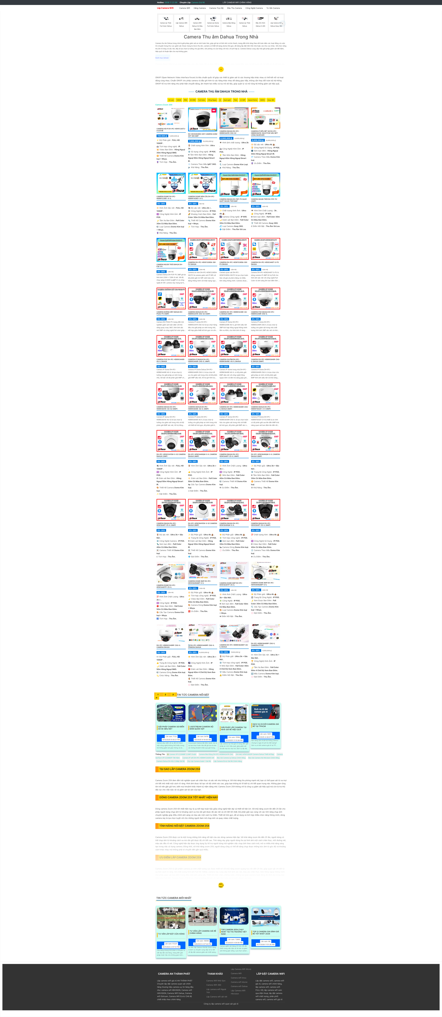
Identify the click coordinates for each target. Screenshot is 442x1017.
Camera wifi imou (238, 978)
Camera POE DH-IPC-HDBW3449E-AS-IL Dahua (171, 360)
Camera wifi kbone (239, 982)
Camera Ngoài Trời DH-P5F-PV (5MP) (264, 200)
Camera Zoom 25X (163, 105)
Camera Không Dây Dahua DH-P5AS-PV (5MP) (170, 313)
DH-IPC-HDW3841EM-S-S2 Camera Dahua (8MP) (202, 524)
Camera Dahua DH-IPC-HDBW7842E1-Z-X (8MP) (261, 408)
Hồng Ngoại (212, 100)
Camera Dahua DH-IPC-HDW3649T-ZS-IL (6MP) (166, 524)
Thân (235, 100)
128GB (178, 100)
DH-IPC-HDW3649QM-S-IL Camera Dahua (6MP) (265, 455)
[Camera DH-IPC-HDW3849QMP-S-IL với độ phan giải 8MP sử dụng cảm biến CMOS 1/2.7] (265, 571)
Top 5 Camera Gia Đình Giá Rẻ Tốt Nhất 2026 (266, 932)
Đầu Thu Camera (234, 8)
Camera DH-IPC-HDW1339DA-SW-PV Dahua (202, 263)
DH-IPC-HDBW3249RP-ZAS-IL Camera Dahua (168, 646)
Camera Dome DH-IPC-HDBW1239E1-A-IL (166, 197)
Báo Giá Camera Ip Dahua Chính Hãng (231, 758)
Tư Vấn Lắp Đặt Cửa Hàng (171, 934)
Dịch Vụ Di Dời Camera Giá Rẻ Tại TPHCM (266, 725)
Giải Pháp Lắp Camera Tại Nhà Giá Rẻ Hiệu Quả (233, 728)
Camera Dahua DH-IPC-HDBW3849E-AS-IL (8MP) (198, 408)
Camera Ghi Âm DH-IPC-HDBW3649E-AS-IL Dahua (230, 360)
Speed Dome (252, 100)
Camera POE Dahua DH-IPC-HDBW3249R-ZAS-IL (263, 313)
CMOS (262, 100)
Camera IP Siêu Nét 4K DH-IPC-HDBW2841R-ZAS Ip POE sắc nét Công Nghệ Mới (264, 133)
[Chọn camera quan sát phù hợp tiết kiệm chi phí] (282, 23)
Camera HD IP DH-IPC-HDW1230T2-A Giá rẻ (171, 130)
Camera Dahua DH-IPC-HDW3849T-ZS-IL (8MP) (261, 524)
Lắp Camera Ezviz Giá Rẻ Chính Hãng (228, 761)
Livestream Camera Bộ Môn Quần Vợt (201, 728)
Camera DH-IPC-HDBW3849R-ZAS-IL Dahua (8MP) (234, 408)
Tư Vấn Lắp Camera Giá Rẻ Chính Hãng (203, 932)
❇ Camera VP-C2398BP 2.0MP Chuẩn (181, 754)
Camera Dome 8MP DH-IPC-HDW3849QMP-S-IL (262, 584)
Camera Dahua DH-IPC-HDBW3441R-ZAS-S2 (229, 132)
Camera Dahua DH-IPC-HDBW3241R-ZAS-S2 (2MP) (199, 313)
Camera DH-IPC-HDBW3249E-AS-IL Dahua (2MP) (233, 313)
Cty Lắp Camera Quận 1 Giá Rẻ (199, 761)
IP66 (185, 100)
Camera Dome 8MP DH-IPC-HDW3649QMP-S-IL (199, 582)
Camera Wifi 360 (213, 985)
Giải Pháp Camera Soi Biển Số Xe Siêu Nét (171, 728)
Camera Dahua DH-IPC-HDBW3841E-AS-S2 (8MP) (167, 408)
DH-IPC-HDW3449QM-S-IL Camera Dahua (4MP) (202, 455)
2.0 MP (242, 100)
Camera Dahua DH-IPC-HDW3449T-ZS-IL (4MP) (229, 455)
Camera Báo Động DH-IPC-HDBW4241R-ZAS (216, 754)
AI (220, 100)
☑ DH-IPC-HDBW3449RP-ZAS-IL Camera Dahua (201, 646)
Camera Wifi (184, 8)
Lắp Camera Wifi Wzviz (241, 969)
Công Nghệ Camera (254, 8)
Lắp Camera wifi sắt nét (216, 996)
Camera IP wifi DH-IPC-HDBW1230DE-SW (198, 758)
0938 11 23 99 (171, 2)
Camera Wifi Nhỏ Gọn (215, 980)
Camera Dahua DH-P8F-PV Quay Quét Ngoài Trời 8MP (233, 200)
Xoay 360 (271, 100)
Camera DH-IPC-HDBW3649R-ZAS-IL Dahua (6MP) (265, 360)
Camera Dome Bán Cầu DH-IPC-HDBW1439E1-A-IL (201, 197)
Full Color (201, 100)
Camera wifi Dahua (239, 986)
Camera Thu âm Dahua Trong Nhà (221, 91)
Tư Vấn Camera (273, 8)
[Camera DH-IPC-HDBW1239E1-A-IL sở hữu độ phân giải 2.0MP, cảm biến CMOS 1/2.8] (171, 183)
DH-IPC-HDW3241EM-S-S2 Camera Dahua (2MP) (171, 455)
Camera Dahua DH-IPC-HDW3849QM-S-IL (229, 524)
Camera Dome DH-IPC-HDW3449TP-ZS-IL (166, 586)
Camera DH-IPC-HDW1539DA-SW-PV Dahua (234, 263)
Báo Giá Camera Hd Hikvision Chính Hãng (263, 758)
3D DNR (192, 100)
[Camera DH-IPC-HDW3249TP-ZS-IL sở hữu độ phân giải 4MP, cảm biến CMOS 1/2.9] (171, 572)
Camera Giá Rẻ (198, 2)
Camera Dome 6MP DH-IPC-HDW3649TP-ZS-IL (231, 584)
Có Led (171, 100)
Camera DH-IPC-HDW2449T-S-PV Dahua (265, 263)
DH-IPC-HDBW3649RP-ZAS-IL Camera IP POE (263, 644)
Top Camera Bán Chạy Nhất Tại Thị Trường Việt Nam (234, 931)
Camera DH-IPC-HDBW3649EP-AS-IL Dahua (234, 646)
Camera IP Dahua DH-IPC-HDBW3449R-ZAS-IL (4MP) (199, 360)
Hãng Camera (200, 8)
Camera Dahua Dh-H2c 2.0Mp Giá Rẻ (171, 761)
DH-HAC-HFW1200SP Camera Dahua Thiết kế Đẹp (255, 754)
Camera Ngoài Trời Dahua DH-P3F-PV (170, 265)
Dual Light (227, 100)
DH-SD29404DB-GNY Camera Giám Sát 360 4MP (202, 135)
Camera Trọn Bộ (216, 8)
